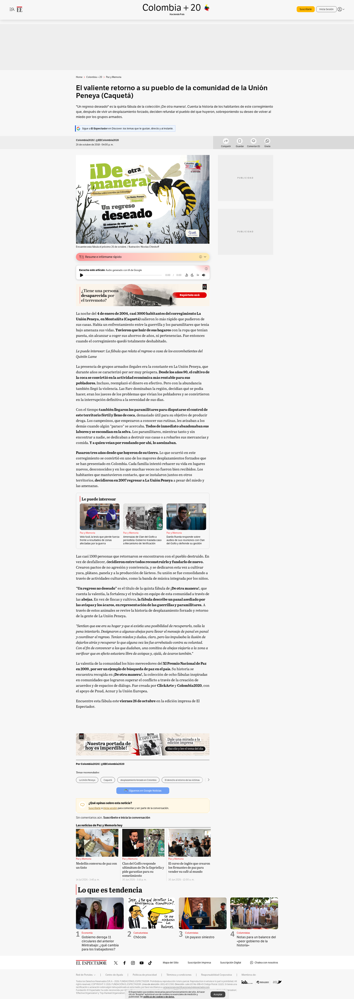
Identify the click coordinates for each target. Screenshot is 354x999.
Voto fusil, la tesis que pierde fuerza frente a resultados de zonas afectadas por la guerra (99, 540)
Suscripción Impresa (199, 962)
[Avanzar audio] (192, 275)
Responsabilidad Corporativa (216, 975)
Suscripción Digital (230, 962)
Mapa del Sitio (170, 962)
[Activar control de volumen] (203, 275)
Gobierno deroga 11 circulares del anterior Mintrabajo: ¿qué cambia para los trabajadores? (100, 943)
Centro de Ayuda (114, 975)
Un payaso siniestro (199, 937)
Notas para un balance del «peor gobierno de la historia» (256, 941)
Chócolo (139, 937)
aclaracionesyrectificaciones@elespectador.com (186, 987)
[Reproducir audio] (81, 275)
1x (198, 275)
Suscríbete (306, 9)
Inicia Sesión (326, 9)
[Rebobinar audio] (186, 275)
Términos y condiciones (178, 975)
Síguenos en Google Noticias (145, 790)
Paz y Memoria (87, 532)
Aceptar (218, 994)
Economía (87, 932)
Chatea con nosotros (266, 962)
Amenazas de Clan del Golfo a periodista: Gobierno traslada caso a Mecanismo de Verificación (142, 540)
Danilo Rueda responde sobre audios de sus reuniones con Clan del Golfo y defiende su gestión (185, 540)
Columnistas (191, 932)
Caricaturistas (140, 932)
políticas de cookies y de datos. (159, 996)
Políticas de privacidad (145, 975)
